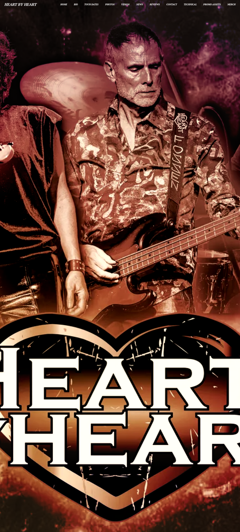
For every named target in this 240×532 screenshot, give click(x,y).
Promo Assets (212, 4)
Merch (231, 4)
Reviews (155, 4)
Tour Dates (91, 4)
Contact (171, 4)
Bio (76, 4)
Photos (110, 4)
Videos (125, 4)
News (139, 4)
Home (63, 4)
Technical (190, 4)
